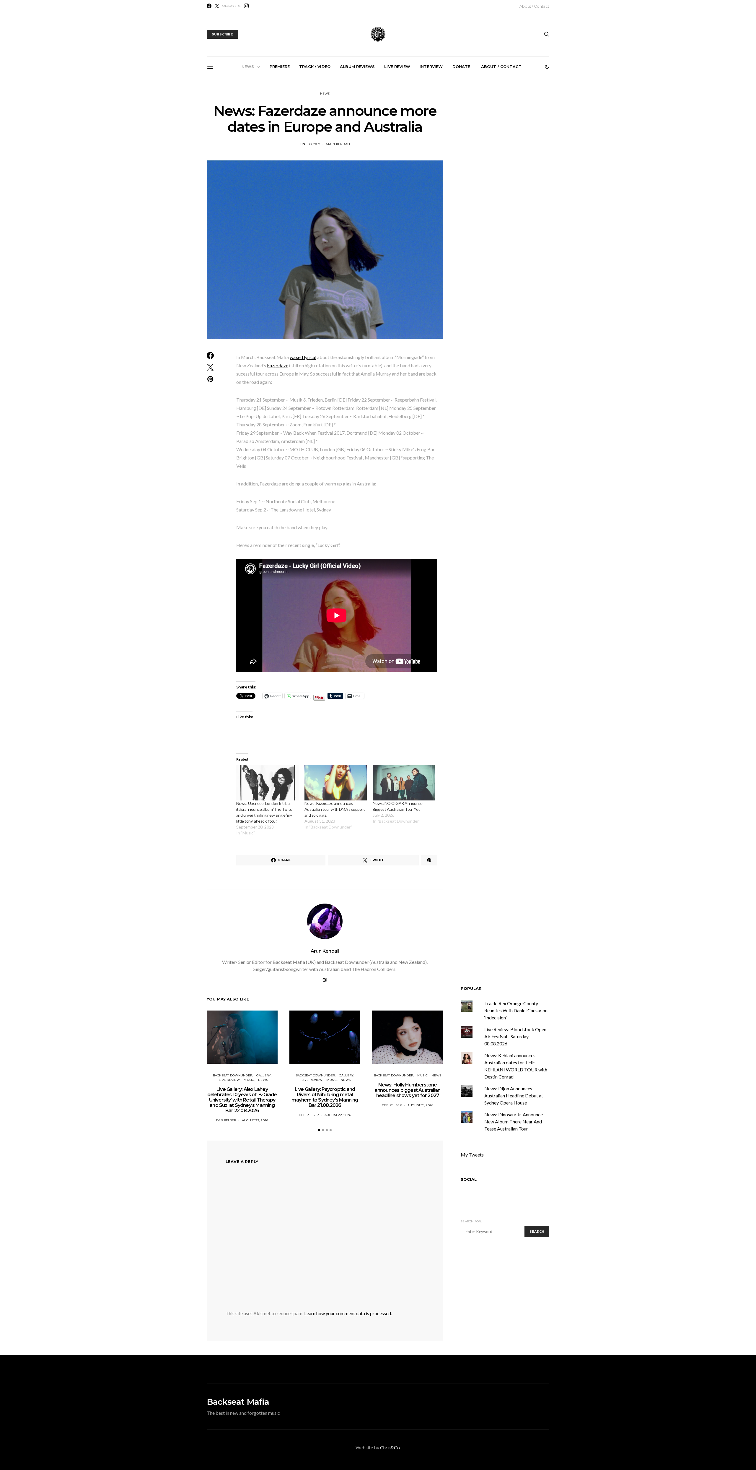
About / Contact (534, 6)
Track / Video (314, 66)
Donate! (462, 66)
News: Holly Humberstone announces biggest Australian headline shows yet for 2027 (380, 144)
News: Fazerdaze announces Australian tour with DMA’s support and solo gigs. (334, 809)
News (248, 66)
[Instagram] (246, 6)
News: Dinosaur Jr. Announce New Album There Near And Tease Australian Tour (513, 1121)
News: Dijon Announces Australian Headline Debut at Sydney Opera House (513, 1095)
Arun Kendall (325, 951)
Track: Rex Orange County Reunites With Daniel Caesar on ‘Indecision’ (516, 1010)
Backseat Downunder (232, 1075)
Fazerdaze (277, 365)
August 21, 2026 (421, 1105)
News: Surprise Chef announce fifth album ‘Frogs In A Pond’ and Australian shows (447, 144)
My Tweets (472, 1154)
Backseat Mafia (238, 1402)
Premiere (280, 66)
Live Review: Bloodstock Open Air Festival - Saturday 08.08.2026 (515, 1036)
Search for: (471, 1221)
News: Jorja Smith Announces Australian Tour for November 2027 (513, 141)
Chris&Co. (390, 1447)
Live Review (397, 66)
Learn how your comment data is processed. (348, 1313)
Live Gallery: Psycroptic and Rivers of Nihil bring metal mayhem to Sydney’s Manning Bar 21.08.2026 (314, 146)
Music (249, 1080)
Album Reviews (357, 66)
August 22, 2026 (255, 1120)
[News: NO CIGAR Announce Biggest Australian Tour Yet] (404, 782)
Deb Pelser (226, 1120)
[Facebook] (209, 6)
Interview (431, 66)
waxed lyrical (303, 357)
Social (469, 1179)
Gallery (263, 1075)
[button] (547, 66)
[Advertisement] (510, 1297)
